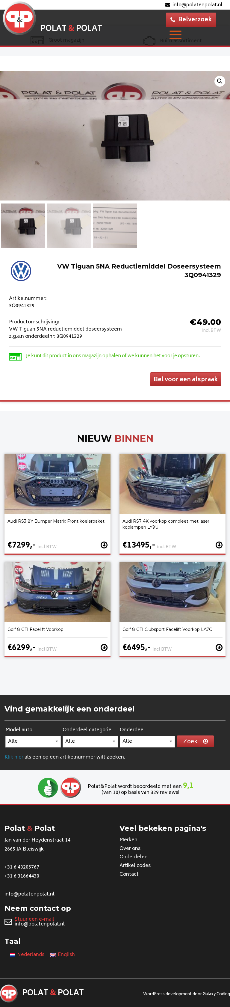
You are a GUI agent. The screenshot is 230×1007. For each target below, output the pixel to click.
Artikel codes (135, 866)
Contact (129, 874)
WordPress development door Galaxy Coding (186, 994)
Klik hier (13, 757)
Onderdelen (133, 857)
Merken (128, 840)
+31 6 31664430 (21, 876)
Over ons (129, 849)
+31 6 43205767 (21, 867)
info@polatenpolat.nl (197, 5)
